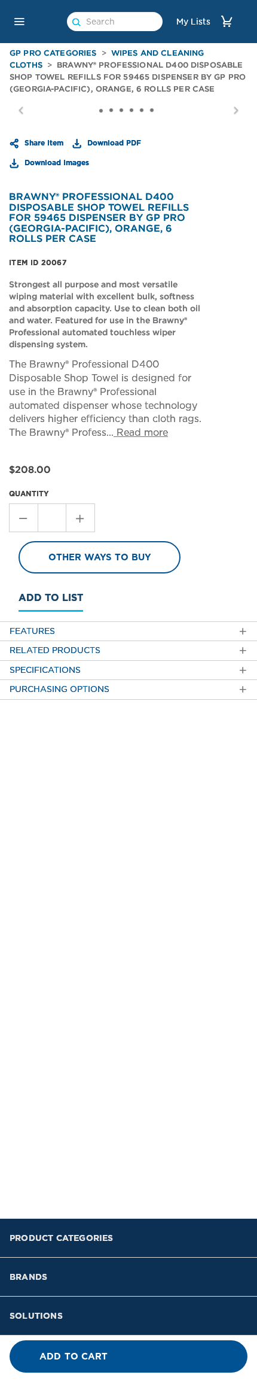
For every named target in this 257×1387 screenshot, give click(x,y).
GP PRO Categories (53, 53)
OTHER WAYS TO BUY (99, 557)
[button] (19, 21)
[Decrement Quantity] (23, 517)
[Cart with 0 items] (226, 21)
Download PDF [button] (113, 142)
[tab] (128, 631)
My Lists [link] (193, 21)
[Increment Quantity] (80, 517)
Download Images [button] (55, 162)
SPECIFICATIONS (45, 670)
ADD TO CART (73, 1356)
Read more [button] (141, 432)
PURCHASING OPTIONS (59, 689)
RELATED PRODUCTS (55, 650)
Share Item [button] (42, 142)
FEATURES (32, 631)
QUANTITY (29, 493)
